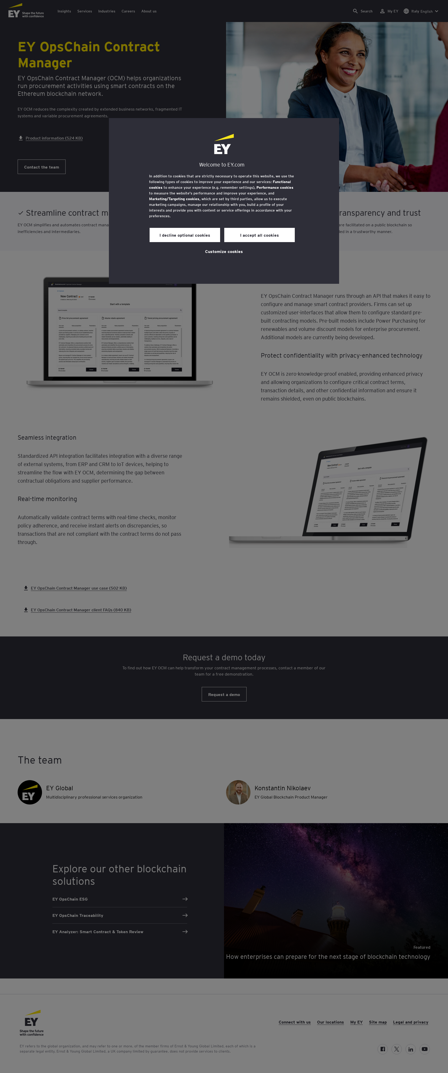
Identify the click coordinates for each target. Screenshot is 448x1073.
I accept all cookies (259, 235)
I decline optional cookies (184, 235)
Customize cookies (224, 251)
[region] (224, 201)
